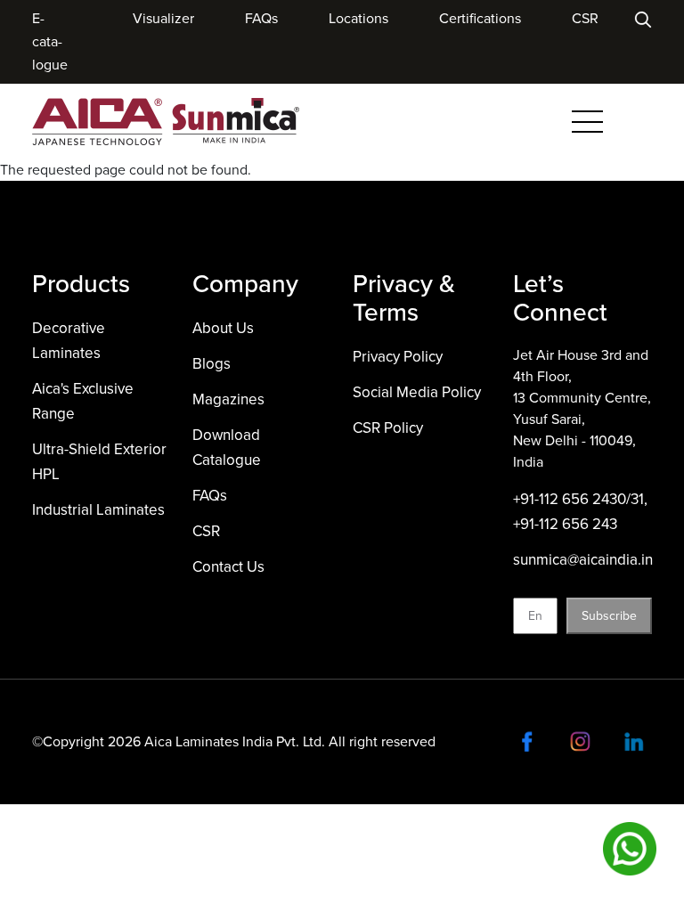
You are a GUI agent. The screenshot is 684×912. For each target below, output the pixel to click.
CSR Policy (388, 428)
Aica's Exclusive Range (83, 401)
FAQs (261, 18)
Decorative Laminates (68, 340)
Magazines (228, 399)
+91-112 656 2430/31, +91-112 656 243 (580, 511)
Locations (358, 18)
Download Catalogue (226, 447)
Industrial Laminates (98, 510)
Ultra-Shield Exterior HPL (99, 461)
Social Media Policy (417, 392)
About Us (223, 328)
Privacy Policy (398, 357)
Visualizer (163, 18)
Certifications (480, 18)
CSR (585, 18)
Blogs (211, 364)
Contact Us (228, 567)
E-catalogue (50, 41)
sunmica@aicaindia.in (583, 560)
